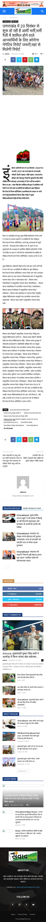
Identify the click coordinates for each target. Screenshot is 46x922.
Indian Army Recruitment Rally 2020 (16, 416)
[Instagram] (19, 904)
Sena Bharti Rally (26, 422)
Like (40, 588)
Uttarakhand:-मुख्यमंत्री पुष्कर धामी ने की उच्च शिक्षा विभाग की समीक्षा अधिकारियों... (30, 702)
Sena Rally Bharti (32, 425)
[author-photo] (23, 488)
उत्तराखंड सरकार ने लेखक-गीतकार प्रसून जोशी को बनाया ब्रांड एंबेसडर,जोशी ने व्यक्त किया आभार (21, 798)
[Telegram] (36, 59)
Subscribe (38, 605)
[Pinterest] (24, 59)
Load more (22, 771)
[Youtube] (33, 904)
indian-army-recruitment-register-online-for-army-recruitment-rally (21, 419)
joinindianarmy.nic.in (11, 422)
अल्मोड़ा (5, 649)
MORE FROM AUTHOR (32, 508)
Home (5, 17)
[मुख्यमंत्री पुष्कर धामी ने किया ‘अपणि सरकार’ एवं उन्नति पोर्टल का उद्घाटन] (9, 761)
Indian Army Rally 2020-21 (12, 413)
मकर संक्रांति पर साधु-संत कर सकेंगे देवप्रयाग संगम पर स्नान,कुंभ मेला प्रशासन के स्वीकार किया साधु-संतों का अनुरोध (12, 460)
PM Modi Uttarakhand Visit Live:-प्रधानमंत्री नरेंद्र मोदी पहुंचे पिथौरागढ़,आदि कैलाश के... (28, 735)
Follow (39, 594)
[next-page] (8, 567)
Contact (32, 914)
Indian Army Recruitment (32, 413)
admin (7, 54)
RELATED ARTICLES (12, 508)
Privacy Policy (22, 914)
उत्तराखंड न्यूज (13, 17)
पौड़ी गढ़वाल (15, 21)
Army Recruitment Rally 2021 (19, 410)
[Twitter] (19, 59)
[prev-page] (4, 567)
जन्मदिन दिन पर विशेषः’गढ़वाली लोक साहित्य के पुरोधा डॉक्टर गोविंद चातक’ (33, 458)
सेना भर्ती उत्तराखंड (8, 428)
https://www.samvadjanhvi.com (23, 496)
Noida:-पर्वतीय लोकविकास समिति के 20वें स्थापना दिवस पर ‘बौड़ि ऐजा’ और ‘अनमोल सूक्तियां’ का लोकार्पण (28, 833)
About (13, 914)
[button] (4, 11)
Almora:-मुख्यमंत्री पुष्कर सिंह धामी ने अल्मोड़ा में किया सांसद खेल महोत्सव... (21, 655)
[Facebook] (13, 59)
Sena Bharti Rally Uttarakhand (14, 425)
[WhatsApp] (30, 59)
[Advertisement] (23, 121)
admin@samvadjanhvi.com (28, 887)
